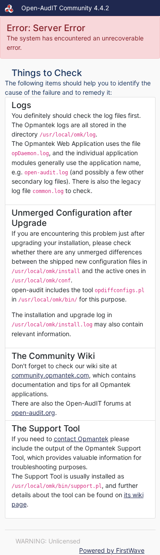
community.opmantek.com (50, 375)
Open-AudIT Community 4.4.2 (65, 8)
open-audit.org (33, 412)
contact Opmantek (81, 438)
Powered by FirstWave (111, 550)
